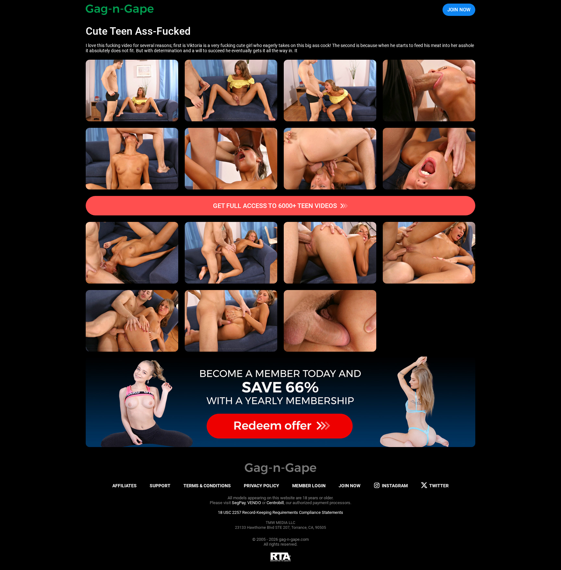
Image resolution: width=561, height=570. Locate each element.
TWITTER (439, 485)
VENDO (254, 502)
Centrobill (275, 502)
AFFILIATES (124, 485)
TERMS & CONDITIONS (207, 485)
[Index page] (120, 10)
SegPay (238, 502)
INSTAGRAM (395, 485)
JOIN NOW (458, 10)
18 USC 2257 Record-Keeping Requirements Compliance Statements (280, 512)
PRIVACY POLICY (261, 485)
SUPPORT (160, 485)
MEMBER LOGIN (309, 485)
